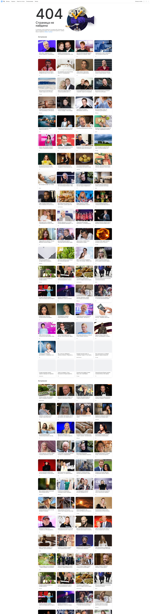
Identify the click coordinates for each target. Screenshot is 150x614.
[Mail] (2, 1)
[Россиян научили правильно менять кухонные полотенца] (103, 180)
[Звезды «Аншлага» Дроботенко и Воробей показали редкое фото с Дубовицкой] (103, 218)
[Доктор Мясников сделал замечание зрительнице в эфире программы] (65, 237)
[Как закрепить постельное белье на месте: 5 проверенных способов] (65, 68)
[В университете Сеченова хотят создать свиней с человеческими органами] (84, 543)
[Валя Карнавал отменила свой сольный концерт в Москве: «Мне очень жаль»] (47, 481)
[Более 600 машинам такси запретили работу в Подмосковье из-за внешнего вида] (47, 124)
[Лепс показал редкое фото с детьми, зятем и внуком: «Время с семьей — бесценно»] (65, 331)
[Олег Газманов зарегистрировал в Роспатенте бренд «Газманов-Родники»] (84, 444)
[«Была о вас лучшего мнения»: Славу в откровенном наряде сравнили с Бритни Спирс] (47, 143)
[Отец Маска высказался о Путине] (84, 124)
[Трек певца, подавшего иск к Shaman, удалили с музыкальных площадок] (47, 49)
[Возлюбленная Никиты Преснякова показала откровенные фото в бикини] (84, 425)
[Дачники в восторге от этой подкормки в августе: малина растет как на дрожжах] (84, 481)
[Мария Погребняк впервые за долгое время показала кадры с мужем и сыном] (103, 256)
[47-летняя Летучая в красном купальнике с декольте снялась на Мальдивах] (84, 387)
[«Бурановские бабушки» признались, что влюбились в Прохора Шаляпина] (84, 218)
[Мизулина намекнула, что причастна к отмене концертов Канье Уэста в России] (65, 543)
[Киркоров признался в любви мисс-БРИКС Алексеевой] (47, 387)
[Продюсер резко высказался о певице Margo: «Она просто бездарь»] (84, 312)
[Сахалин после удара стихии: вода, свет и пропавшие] (84, 368)
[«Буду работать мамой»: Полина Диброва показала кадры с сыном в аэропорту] (47, 237)
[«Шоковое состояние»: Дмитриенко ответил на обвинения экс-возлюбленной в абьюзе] (84, 105)
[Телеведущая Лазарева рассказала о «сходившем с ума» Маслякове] (47, 350)
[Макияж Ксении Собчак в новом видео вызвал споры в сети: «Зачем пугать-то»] (65, 143)
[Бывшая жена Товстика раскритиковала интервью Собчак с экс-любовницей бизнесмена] (47, 312)
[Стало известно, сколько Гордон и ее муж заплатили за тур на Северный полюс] (47, 562)
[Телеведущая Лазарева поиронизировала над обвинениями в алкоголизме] (65, 312)
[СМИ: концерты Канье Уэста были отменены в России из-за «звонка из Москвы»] (47, 199)
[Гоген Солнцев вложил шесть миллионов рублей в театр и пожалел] (65, 274)
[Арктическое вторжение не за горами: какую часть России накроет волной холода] (47, 86)
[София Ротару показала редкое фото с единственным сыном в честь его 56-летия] (103, 406)
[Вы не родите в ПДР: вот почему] (47, 180)
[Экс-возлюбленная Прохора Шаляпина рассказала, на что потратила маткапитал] (47, 162)
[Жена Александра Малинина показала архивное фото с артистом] (65, 86)
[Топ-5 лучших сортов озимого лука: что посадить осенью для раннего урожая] (47, 444)
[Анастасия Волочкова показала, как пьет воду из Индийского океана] (84, 180)
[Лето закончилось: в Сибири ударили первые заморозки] (103, 350)
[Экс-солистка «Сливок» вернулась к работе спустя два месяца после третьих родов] (103, 444)
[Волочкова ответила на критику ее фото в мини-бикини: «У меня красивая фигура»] (103, 68)
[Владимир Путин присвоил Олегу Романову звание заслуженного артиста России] (84, 143)
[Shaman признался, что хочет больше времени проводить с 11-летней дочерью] (65, 218)
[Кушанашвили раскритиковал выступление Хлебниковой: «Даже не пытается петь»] (103, 543)
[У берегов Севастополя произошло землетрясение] (84, 406)
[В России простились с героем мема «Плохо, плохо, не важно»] (65, 462)
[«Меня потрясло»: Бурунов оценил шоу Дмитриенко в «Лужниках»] (47, 462)
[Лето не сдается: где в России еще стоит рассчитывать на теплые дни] (103, 143)
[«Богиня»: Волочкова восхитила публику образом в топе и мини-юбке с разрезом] (103, 162)
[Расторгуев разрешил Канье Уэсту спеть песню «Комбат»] (65, 425)
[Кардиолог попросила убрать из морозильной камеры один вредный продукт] (103, 524)
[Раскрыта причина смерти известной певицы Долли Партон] (47, 293)
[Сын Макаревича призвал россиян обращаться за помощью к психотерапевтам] (84, 600)
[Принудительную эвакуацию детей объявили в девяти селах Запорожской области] (103, 387)
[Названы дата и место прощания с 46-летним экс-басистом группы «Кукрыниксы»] (103, 49)
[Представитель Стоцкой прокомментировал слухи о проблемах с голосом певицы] (84, 199)
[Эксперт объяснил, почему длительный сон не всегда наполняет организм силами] (84, 293)
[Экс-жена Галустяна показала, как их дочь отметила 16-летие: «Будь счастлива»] (65, 481)
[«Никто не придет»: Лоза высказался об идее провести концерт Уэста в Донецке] (65, 368)
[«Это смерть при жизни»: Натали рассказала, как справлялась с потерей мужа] (65, 524)
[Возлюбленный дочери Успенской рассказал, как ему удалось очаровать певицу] (47, 543)
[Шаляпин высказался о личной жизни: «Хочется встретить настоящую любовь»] (103, 562)
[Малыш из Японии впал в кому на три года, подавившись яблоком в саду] (103, 124)
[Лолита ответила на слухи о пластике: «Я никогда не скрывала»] (84, 462)
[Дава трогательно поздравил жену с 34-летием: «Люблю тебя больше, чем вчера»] (84, 256)
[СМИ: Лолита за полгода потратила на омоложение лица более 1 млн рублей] (47, 331)
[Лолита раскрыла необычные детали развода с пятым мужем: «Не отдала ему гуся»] (47, 581)
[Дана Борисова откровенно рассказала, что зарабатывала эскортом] (65, 581)
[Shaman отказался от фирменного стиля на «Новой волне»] (65, 293)
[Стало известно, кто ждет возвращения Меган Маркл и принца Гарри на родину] (103, 481)
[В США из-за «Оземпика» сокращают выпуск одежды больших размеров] (65, 600)
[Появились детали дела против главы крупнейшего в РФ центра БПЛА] (47, 105)
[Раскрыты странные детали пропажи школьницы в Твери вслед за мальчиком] (84, 581)
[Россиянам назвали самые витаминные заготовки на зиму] (84, 162)
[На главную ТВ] (4, 1)
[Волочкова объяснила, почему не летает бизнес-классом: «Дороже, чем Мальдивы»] (84, 331)
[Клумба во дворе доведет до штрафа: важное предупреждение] (47, 274)
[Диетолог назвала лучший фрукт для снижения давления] (65, 256)
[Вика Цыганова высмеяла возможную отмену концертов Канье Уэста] (65, 387)
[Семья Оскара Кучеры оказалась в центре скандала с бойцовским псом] (103, 506)
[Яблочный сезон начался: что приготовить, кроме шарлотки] (65, 199)
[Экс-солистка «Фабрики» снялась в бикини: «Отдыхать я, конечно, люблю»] (65, 350)
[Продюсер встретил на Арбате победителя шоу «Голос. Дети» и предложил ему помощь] (47, 68)
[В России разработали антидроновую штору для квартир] (47, 256)
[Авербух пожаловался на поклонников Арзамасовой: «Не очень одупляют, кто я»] (65, 49)
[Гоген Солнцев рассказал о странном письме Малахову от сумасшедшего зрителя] (103, 199)
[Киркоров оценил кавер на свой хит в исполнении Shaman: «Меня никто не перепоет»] (65, 180)
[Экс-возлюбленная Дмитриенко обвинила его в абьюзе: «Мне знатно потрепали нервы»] (84, 49)
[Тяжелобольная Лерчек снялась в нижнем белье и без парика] (103, 368)
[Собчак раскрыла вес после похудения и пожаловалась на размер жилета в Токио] (65, 162)
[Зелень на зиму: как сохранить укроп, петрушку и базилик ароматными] (47, 506)
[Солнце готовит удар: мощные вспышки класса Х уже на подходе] (103, 237)
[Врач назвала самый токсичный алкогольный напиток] (47, 600)
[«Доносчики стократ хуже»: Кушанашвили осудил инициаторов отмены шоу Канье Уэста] (84, 237)
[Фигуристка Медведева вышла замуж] (84, 524)
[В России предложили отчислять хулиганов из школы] (103, 274)
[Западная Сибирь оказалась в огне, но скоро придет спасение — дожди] (47, 406)
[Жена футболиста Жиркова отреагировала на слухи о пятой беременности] (47, 218)
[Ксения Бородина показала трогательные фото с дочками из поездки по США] (103, 462)
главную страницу (48, 31)
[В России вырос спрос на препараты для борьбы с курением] (103, 105)
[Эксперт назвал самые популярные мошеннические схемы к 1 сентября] (103, 425)
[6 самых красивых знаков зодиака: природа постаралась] (47, 368)
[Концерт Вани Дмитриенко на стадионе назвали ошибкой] (84, 506)
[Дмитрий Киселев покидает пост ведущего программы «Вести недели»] (65, 506)
